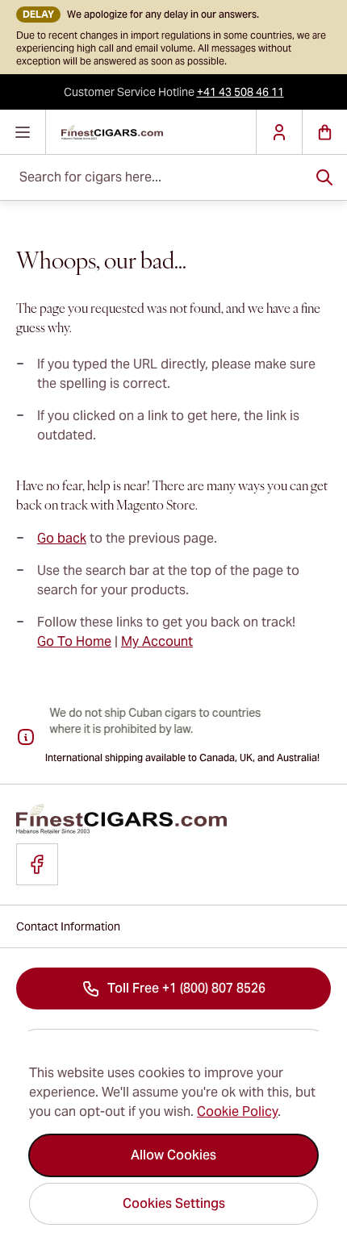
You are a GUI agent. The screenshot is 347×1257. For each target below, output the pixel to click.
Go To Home (74, 641)
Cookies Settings (174, 1203)
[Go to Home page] (150, 132)
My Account (157, 641)
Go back (61, 538)
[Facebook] (37, 864)
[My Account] (279, 132)
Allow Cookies (173, 1155)
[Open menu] (23, 132)
